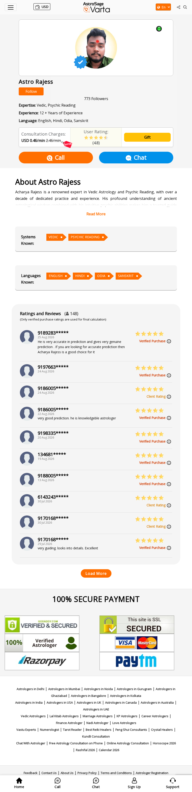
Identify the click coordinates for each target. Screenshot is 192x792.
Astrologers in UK (89, 702)
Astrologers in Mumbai (64, 689)
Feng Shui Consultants (131, 729)
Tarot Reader (72, 729)
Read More (96, 213)
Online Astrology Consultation (128, 743)
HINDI (80, 276)
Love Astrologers (124, 723)
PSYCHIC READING (85, 237)
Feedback (30, 773)
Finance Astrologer (69, 723)
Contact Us (49, 773)
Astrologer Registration (152, 773)
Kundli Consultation (96, 736)
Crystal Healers (162, 729)
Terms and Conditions (116, 773)
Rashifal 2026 (85, 750)
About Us (67, 773)
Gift (147, 137)
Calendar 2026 (109, 750)
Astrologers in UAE (96, 709)
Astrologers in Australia (157, 702)
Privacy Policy (87, 773)
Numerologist (49, 729)
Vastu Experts (26, 729)
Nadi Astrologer (97, 723)
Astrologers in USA (60, 702)
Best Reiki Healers (98, 729)
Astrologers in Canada (121, 702)
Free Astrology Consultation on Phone (76, 743)
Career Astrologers (154, 716)
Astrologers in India (29, 702)
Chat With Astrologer (30, 743)
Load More (96, 573)
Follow (31, 91)
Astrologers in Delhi (30, 689)
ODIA (101, 276)
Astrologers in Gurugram (134, 689)
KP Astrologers (127, 716)
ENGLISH (56, 276)
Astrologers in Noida (98, 689)
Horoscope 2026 (164, 743)
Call (60, 157)
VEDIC (53, 237)
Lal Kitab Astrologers (64, 716)
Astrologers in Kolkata (125, 696)
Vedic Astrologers (33, 716)
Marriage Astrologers (98, 716)
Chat (140, 157)
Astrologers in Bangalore (88, 696)
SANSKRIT (126, 276)
